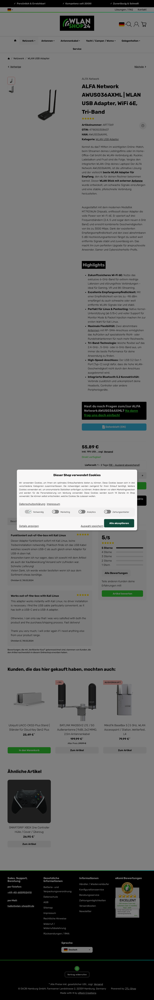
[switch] (28, 511)
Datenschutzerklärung (32, 504)
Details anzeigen (29, 526)
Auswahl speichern (92, 526)
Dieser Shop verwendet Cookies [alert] (77, 475)
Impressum (53, 504)
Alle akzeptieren (119, 523)
